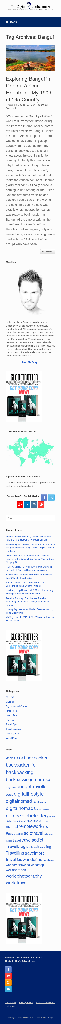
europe (13, 815)
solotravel (33, 832)
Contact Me (10, 1002)
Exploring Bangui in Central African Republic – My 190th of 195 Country (29, 89)
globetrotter (34, 815)
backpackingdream (25, 779)
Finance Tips (12, 710)
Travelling (15, 853)
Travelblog (15, 846)
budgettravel (11, 787)
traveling (44, 846)
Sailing (19, 833)
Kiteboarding (12, 820)
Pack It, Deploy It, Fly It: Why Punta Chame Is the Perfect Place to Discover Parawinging (29, 568)
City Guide (11, 697)
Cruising (10, 701)
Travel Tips (11, 724)
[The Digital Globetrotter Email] (8, 989)
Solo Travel (49, 833)
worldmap (37, 865)
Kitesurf (22, 821)
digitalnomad (19, 800)
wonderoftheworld (18, 864)
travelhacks (31, 846)
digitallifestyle (29, 793)
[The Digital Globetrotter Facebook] (44, 497)
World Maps (12, 738)
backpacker (35, 757)
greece (51, 816)
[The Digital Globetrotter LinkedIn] (27, 504)
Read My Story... (30, 362)
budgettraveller (32, 786)
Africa (11, 758)
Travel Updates (13, 728)
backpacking (19, 771)
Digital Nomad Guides (16, 706)
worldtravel (16, 882)
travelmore (35, 853)
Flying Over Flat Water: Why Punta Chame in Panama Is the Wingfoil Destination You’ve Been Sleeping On (30, 559)
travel (17, 840)
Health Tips (11, 715)
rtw (45, 826)
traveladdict (32, 840)
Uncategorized (13, 733)
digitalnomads (21, 807)
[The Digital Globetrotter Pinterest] (41, 504)
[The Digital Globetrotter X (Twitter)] (51, 497)
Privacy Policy (26, 1002)
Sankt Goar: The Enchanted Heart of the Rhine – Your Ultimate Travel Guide (30, 576)
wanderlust (33, 859)
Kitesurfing (32, 821)
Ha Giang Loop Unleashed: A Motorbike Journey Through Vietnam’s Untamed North (29, 592)
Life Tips (10, 719)
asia (19, 758)
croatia (9, 794)
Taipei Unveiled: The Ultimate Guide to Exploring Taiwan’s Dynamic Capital (25, 584)
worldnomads (16, 869)
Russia (10, 833)
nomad (12, 826)
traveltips (14, 859)
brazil (47, 780)
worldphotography (24, 875)
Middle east (44, 821)
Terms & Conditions (45, 1002)
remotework (30, 826)
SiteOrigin (49, 1017)
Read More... (47, 251)
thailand (9, 840)
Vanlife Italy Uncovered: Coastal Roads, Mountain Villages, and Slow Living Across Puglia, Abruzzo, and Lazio (30, 548)
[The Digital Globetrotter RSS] (8, 982)
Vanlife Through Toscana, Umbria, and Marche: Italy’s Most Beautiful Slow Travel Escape (29, 538)
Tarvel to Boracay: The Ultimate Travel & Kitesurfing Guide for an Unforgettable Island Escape (27, 601)
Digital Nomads (42, 809)
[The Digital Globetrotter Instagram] (34, 504)
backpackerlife (20, 764)
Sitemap (11, 1005)
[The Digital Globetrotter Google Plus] (20, 504)
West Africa (49, 860)
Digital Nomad (39, 801)
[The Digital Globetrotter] (30, 6)
